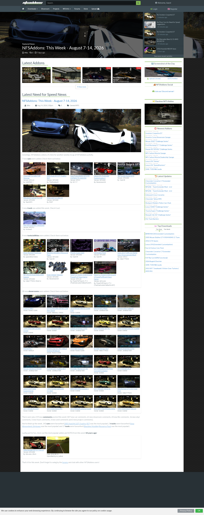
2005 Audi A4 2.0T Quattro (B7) (56, 177)
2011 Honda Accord (30, 409)
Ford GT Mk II (28, 308)
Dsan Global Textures (55, 275)
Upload (94, 9)
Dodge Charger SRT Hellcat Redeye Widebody (57, 350)
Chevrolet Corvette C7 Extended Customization (158, 182)
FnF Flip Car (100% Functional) (157, 258)
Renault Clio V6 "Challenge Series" (158, 215)
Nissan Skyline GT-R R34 (32, 369)
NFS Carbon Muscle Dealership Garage (160, 157)
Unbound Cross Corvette (155, 195)
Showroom (45, 9)
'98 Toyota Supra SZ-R (125, 176)
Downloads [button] (32, 9)
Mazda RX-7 (27, 349)
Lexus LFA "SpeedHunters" (155, 165)
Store (86, 9)
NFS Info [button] (66, 9)
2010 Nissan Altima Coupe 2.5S (80, 310)
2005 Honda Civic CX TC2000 (128, 329)
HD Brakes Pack (100, 253)
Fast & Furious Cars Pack (155, 248)
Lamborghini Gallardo (125, 308)
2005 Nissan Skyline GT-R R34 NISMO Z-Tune (163, 237)
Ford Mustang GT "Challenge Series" (159, 145)
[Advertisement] (163, 292)
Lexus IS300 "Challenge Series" (157, 207)
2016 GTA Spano (152, 241)
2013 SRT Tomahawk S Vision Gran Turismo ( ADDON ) (162, 269)
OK (199, 511)
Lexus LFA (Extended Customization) (101, 177)
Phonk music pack (77, 253)
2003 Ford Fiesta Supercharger (29, 390)
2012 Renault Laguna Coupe (80, 409)
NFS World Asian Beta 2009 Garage (33, 276)
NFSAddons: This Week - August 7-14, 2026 (63, 47)
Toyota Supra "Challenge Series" (157, 211)
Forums (77, 9)
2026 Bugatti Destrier (154, 261)
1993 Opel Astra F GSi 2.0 (126, 409)
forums (65, 462)
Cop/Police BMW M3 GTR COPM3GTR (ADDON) (79, 177)
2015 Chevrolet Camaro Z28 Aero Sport (57, 310)
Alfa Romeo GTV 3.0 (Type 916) (127, 390)
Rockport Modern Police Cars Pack (158, 203)
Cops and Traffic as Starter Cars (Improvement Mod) (127, 254)
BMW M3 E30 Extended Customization (160, 234)
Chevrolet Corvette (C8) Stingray (31, 177)
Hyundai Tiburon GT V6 (79, 369)
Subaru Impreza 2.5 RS (78, 329)
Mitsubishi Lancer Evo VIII (32, 198)
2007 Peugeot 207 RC (102, 329)
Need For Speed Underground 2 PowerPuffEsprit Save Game (105, 277)
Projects (56, 9)
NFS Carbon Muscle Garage (156, 153)
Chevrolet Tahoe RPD (154, 199)
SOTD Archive (172, 79)
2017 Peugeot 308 (53, 329)
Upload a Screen (155, 79)
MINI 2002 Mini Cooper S (79, 389)
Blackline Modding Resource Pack (57, 254)
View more (82, 87)
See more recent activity (163, 56)
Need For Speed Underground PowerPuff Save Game (81, 276)
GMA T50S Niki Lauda (154, 169)
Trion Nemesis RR (77, 349)
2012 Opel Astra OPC (54, 409)
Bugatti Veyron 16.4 (101, 349)
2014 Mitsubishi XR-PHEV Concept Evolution (103, 370)
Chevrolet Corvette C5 (55, 198)
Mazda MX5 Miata (100, 308)
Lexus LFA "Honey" (152, 161)
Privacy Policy (186, 511)
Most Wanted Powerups (32, 253)
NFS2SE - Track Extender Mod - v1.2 (159, 187)
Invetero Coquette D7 (154, 133)
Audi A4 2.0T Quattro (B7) (56, 369)
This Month (167, 229)
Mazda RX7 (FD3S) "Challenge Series (159, 149)
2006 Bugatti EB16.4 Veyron (33, 450)
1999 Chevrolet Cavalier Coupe (32, 330)
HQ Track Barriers (152, 219)
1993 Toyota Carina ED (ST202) (55, 390)
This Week (159, 229)
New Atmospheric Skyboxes (33, 225)
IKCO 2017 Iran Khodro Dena (104, 409)
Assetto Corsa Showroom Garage (158, 137)
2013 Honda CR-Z (124, 369)
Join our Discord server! (164, 91)
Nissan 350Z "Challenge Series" (157, 141)
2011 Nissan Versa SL (102, 389)
